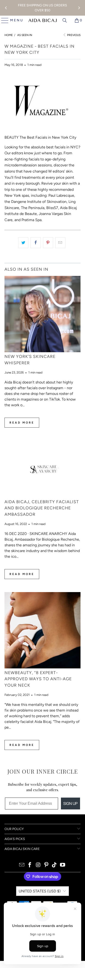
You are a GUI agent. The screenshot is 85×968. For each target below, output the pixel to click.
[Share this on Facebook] (35, 242)
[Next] (79, 8)
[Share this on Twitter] (23, 242)
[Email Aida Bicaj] (21, 865)
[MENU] (3, 20)
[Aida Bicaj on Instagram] (38, 865)
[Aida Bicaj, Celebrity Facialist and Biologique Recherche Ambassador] (42, 469)
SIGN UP (70, 803)
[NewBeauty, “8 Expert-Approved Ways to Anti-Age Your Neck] (42, 630)
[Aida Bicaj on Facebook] (30, 865)
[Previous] (6, 8)
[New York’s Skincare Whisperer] (42, 314)
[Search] (64, 20)
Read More (21, 422)
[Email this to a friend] (60, 242)
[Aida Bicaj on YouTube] (62, 865)
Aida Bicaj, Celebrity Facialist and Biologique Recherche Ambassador (41, 508)
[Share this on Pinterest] (48, 242)
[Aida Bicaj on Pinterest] (46, 865)
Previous (73, 35)
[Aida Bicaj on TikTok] (54, 865)
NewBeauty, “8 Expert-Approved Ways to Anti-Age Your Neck (38, 679)
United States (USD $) (40, 891)
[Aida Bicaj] (42, 20)
